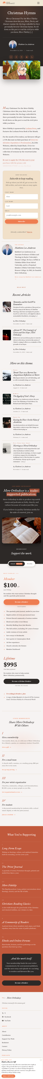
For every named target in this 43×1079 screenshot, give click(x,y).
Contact (4, 1046)
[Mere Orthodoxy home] (9, 3)
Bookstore (5, 1043)
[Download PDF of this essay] (22, 57)
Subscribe (21, 221)
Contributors (6, 1035)
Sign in (29, 232)
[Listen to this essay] (11, 57)
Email (7, 211)
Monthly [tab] (29, 564)
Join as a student (8, 815)
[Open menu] (38, 3)
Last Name (9, 201)
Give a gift (6, 747)
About (4, 1032)
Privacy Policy (7, 1050)
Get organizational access (12, 792)
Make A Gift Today (8, 1076)
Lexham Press (31, 128)
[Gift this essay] (27, 57)
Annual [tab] (16, 564)
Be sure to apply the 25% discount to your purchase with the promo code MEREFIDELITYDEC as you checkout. (18, 163)
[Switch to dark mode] (32, 57)
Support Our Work (8, 1039)
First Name (9, 192)
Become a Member (21, 602)
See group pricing (9, 770)
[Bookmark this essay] (16, 57)
